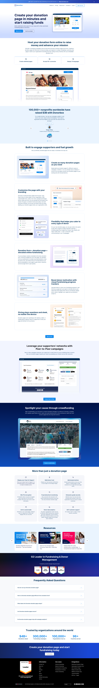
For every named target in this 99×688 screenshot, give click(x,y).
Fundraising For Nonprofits (61, 668)
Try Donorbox (49, 654)
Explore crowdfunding (49, 463)
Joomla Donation (75, 673)
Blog (40, 668)
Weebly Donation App (76, 669)
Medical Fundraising (59, 666)
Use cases (58, 662)
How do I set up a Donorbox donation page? (28, 587)
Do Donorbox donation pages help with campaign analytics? (32, 619)
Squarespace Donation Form (78, 666)
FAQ (40, 671)
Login (73, 5)
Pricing (56, 5)
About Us (41, 666)
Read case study (49, 123)
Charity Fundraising (59, 671)
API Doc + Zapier (75, 675)
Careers (40, 669)
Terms (40, 673)
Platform (51, 5)
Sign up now (80, 5)
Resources (61, 5)
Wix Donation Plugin (76, 668)
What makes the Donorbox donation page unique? (29, 603)
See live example (29, 31)
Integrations (75, 662)
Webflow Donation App (77, 671)
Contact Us (41, 664)
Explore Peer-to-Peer (49, 399)
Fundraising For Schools (60, 669)
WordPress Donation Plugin (77, 664)
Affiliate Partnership (43, 677)
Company (68, 5)
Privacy (40, 675)
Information (42, 662)
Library (40, 678)
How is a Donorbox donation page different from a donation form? (33, 595)
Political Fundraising (59, 664)
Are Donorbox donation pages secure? (26, 611)
